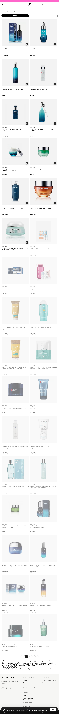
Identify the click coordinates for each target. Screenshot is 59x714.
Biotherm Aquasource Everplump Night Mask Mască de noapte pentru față (14, 645)
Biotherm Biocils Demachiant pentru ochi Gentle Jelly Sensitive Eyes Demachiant (43, 487)
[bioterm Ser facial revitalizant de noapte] (43, 588)
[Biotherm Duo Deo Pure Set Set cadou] (43, 231)
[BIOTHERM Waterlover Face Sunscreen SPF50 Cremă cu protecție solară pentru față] (15, 350)
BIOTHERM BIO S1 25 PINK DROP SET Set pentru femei (42, 288)
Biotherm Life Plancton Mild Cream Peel (12, 89)
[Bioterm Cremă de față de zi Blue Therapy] (43, 191)
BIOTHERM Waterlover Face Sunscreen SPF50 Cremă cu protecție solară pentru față (14, 368)
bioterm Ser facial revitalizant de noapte (40, 605)
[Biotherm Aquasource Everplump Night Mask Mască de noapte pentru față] (15, 627)
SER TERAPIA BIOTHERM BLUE (10, 50)
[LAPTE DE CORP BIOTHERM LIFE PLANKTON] (15, 191)
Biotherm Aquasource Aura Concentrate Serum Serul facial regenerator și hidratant (42, 645)
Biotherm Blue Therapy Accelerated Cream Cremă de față (15, 606)
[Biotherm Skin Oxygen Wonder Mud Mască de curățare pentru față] (15, 508)
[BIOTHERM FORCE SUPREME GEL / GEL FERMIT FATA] (15, 112)
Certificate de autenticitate (30, 688)
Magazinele (26, 680)
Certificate (26, 685)
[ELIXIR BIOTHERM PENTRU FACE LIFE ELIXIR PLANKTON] (43, 112)
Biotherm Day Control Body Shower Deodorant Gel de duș (42, 407)
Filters (15, 15)
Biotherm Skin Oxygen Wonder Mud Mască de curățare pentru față (14, 526)
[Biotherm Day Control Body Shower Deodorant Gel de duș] (43, 389)
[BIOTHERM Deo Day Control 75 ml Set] (15, 270)
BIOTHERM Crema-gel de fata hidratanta (40, 169)
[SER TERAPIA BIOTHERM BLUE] (15, 32)
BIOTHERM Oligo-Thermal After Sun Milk (40, 327)
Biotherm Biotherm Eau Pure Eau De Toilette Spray (15, 486)
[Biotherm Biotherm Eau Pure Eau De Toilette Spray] (15, 469)
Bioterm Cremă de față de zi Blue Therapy (41, 208)
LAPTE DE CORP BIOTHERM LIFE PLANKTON (13, 208)
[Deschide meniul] (2, 4)
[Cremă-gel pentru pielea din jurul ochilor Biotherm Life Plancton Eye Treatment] (15, 151)
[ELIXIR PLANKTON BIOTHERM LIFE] (43, 32)
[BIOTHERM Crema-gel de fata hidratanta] (43, 151)
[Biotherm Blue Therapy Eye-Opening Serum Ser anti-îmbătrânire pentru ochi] (43, 508)
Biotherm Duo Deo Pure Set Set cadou (40, 248)
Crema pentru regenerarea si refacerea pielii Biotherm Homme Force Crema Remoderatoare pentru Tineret (14, 407)
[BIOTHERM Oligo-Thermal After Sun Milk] (43, 310)
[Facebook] (2, 688)
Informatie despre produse (49, 680)
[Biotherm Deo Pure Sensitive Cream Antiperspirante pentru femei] (43, 429)
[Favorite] (43, 4)
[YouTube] (10, 688)
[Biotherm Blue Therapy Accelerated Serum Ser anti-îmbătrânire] (43, 548)
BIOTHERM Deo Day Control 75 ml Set (12, 288)
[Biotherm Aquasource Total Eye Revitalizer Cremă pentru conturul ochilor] (15, 231)
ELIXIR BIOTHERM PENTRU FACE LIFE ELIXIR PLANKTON (41, 130)
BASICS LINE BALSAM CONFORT (38, 89)
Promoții (44, 683)
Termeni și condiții (28, 702)
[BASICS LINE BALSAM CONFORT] (43, 72)
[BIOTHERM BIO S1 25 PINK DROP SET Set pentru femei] (43, 270)
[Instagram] (6, 688)
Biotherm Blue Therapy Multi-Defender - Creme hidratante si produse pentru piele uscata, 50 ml (14, 566)
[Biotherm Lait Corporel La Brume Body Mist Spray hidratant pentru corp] (15, 429)
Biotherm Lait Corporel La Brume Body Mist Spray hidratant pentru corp (15, 447)
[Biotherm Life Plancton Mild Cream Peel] (15, 72)
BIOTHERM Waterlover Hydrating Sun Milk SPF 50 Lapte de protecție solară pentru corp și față (15, 328)
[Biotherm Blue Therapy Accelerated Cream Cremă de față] (15, 588)
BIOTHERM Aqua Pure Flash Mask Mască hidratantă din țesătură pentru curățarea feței (43, 368)
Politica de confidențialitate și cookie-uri (30, 705)
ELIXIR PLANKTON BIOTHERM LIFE (39, 50)
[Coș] (56, 4)
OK (53, 709)
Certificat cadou (27, 683)
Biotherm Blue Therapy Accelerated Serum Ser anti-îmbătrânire (42, 566)
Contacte (25, 695)
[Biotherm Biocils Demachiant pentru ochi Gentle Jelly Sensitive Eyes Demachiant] (43, 469)
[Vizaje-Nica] (29, 4)
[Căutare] (16, 4)
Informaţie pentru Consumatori (28, 698)
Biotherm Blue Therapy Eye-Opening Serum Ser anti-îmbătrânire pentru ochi (42, 526)
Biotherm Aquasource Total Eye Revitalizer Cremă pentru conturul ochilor (15, 249)
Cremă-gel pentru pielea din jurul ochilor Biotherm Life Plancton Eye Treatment (15, 169)
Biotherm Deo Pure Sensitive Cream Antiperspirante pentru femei (39, 447)
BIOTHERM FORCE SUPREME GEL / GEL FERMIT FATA (14, 130)
